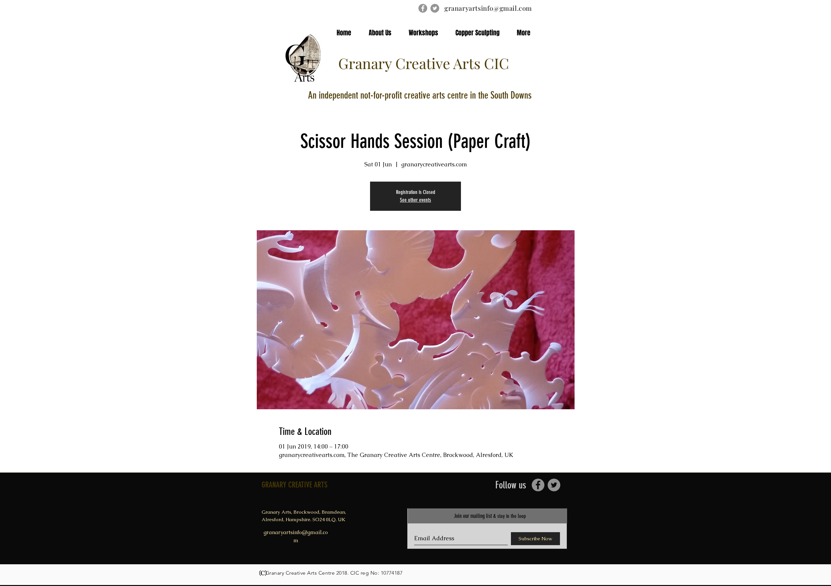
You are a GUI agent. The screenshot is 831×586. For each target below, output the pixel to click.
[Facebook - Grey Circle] (422, 8)
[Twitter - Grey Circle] (434, 8)
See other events (415, 200)
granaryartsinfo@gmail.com (488, 8)
